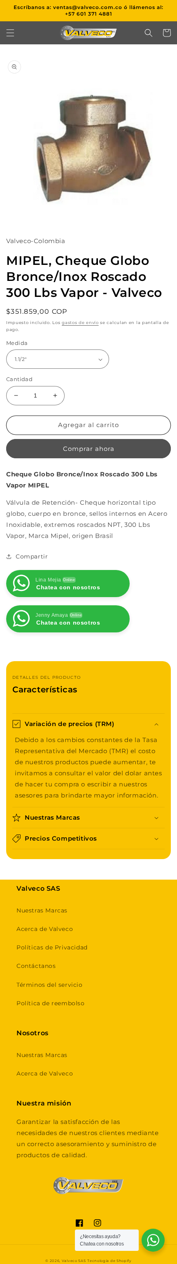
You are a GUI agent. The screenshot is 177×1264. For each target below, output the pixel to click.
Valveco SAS (74, 1261)
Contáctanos (36, 966)
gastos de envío (80, 322)
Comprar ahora (88, 449)
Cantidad (19, 379)
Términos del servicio (49, 984)
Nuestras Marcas (42, 910)
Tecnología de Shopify (109, 1261)
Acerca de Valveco (44, 929)
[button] (10, 33)
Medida (17, 343)
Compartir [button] (32, 556)
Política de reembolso (50, 1003)
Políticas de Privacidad (52, 947)
